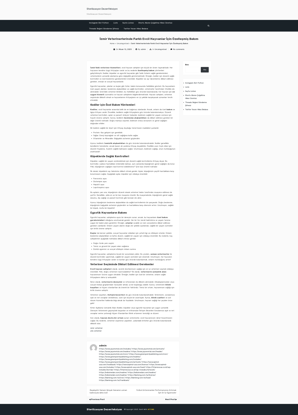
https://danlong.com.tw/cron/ (112, 378)
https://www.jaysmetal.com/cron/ (113, 354)
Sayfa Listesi (128, 23)
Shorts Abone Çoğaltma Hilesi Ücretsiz (155, 23)
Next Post (170, 399)
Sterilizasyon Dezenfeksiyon (102, 8)
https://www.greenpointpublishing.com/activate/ (120, 362)
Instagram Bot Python (99, 23)
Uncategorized (123, 43)
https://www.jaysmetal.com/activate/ (148, 349)
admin (143, 49)
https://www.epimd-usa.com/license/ (133, 365)
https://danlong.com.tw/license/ (142, 375)
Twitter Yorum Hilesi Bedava (136, 29)
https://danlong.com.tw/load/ (138, 378)
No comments (179, 49)
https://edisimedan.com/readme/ (113, 372)
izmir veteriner (96, 328)
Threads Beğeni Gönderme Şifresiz (104, 29)
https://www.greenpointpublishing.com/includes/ (120, 359)
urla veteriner (96, 331)
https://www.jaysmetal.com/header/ (147, 351)
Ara (187, 65)
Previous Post (98, 399)
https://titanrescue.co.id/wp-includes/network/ (134, 370)
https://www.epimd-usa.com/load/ (130, 367)
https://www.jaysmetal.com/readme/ (115, 351)
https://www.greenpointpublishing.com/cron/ (148, 354)
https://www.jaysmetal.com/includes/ (115, 349)
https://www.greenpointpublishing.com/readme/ (120, 357)
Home (112, 43)
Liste (115, 23)
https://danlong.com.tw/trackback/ (114, 380)
